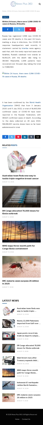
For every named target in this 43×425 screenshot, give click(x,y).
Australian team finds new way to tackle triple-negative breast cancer (28, 311)
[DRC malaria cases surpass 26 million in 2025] (21, 266)
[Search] (39, 4)
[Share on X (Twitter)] (19, 29)
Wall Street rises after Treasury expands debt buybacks (27, 360)
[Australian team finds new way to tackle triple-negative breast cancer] (21, 161)
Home (4, 11)
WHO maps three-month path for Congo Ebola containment (27, 372)
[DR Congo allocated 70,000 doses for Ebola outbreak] (21, 196)
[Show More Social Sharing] (38, 29)
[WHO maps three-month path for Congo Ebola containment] (21, 231)
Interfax (25, 48)
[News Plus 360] (21, 4)
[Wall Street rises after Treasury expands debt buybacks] (8, 360)
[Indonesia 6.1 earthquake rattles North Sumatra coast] (8, 385)
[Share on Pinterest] (30, 29)
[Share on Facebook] (7, 29)
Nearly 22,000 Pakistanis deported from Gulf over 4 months (28, 323)
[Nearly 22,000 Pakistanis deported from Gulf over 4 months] (8, 323)
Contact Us (26, 419)
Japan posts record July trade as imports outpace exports (28, 335)
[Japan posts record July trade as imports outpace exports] (8, 336)
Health (5, 17)
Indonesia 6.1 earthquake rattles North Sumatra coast (27, 385)
